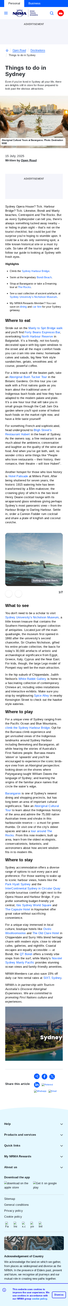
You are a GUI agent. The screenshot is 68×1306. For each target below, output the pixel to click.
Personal (14, 3)
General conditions (16, 1204)
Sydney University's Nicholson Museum (33, 296)
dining (23, 306)
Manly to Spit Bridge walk (45, 328)
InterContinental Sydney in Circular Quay (32, 888)
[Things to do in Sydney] (37, 1076)
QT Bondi (26, 954)
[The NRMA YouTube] (32, 1225)
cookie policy (39, 1298)
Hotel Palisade (18, 476)
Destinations (38, 50)
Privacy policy (13, 1210)
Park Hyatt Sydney (18, 884)
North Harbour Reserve (37, 336)
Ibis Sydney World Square (33, 905)
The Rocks (24, 287)
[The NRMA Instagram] (15, 1225)
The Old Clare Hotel (45, 933)
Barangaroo (13, 793)
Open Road (19, 50)
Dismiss (58, 1294)
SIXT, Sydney (52, 978)
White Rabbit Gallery (32, 679)
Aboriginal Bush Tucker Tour (28, 377)
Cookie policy (13, 1216)
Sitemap (9, 1198)
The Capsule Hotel (17, 909)
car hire (37, 306)
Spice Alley (41, 695)
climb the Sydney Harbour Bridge (27, 727)
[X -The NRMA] (24, 1225)
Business (34, 3)
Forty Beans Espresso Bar (42, 332)
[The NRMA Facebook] (7, 1225)
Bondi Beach (44, 277)
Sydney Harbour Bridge (35, 271)
